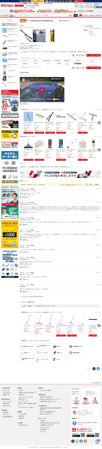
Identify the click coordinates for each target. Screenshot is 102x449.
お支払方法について (90, 391)
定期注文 (25, 7)
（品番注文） (11, 15)
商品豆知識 (5, 412)
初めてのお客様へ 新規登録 (33, 5)
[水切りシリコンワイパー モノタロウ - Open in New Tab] (39, 117)
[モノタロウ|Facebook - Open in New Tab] (81, 442)
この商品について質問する (27, 305)
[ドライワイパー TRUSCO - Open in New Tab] (82, 319)
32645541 (25, 63)
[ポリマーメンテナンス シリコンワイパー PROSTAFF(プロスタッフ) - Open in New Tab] (28, 117)
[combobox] (47, 15)
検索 (76, 15)
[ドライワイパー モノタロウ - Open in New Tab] (28, 319)
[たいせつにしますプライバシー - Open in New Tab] (97, 441)
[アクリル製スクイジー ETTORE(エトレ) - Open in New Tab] (28, 144)
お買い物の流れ (75, 391)
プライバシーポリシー (45, 427)
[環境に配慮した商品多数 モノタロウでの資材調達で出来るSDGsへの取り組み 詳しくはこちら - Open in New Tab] (9, 277)
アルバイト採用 (22, 413)
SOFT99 (22, 25)
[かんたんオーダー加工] (9, 183)
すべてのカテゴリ (19, 15)
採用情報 (19, 411)
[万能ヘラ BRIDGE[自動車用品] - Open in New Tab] (39, 144)
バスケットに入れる (94, 55)
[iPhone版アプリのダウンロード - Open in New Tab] (78, 435)
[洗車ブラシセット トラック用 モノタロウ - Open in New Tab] (71, 144)
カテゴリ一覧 (6, 390)
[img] (7, 5)
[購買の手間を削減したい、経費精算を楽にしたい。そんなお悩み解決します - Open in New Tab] (60, 174)
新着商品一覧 (6, 394)
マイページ (17, 7)
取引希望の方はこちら (24, 425)
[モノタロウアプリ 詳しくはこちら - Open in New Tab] (85, 429)
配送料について (75, 393)
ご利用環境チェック (44, 429)
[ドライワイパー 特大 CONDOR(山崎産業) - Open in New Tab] (39, 319)
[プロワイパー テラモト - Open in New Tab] (71, 117)
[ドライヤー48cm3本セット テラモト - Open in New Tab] (61, 319)
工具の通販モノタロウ (34, 166)
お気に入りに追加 (80, 55)
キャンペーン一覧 (7, 401)
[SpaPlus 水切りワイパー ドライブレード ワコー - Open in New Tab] (50, 117)
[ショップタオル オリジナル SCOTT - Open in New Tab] (50, 144)
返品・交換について (90, 393)
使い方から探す (6, 405)
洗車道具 (56, 166)
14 (42, 184)
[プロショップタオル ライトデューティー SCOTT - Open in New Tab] (61, 144)
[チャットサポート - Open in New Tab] (82, 5)
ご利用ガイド (77, 388)
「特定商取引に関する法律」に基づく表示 (49, 422)
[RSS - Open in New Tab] (85, 442)
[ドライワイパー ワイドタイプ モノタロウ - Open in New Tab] (71, 319)
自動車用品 (43, 166)
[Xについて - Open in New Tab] (72, 442)
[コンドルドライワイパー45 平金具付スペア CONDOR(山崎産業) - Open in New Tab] (93, 319)
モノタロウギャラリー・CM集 (26, 407)
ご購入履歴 (32, 7)
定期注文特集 (6, 403)
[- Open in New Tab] (76, 401)
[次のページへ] (99, 122)
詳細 (70, 15)
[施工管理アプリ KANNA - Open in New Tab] (9, 206)
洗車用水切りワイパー (65, 166)
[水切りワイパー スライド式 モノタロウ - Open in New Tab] (61, 117)
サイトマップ (43, 431)
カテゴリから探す (4, 15)
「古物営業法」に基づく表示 (46, 424)
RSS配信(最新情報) (7, 416)
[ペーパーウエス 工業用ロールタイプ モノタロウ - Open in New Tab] (93, 144)
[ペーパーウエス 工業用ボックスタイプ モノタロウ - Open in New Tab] (82, 144)
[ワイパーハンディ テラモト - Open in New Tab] (93, 117)
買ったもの (92, 15)
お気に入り (99, 15)
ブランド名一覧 (6, 392)
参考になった (25, 103)
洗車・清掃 (50, 166)
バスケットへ (29, 132)
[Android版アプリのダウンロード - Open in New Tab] (93, 435)
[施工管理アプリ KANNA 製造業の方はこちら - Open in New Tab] (9, 218)
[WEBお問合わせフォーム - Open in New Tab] (77, 5)
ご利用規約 (42, 420)
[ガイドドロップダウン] (89, 6)
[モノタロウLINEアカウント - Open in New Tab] (77, 442)
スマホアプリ (6, 414)
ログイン (19, 5)
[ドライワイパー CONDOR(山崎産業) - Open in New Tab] (50, 319)
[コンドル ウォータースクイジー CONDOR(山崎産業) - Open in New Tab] (82, 117)
